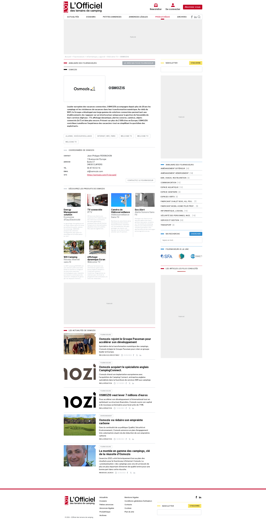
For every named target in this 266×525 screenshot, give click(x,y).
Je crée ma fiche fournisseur (139, 63)
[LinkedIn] (195, 17)
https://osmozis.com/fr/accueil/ (102, 175)
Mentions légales (132, 497)
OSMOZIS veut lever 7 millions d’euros (123, 395)
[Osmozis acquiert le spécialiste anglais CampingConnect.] (80, 372)
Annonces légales (138, 17)
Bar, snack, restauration (173, 178)
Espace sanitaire (169, 192)
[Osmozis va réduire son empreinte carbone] (80, 425)
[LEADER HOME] (181, 256)
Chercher (196, 234)
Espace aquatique (169, 187)
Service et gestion (170, 220)
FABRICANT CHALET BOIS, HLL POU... (177, 201)
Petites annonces (112, 17)
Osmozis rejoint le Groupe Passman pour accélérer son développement (125, 340)
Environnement (106, 416)
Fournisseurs (79, 57)
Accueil (68, 57)
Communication (168, 183)
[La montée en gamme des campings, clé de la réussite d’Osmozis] (80, 455)
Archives (181, 17)
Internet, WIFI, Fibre (106, 136)
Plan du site (129, 512)
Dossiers (90, 17)
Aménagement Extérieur (173, 168)
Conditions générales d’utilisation (138, 501)
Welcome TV (112, 57)
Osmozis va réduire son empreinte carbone (121, 421)
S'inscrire (196, 63)
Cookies (128, 508)
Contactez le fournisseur (140, 180)
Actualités (73, 17)
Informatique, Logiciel (96, 57)
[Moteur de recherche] (199, 17)
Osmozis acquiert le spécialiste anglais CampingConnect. (124, 368)
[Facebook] (191, 17)
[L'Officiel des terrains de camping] (84, 7)
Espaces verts (168, 197)
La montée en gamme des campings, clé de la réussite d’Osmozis (124, 452)
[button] (74, 215)
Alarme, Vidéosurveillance (79, 136)
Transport (166, 225)
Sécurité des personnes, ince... (176, 215)
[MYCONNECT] (196, 256)
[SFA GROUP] (166, 256)
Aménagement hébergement (175, 173)
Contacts (128, 505)
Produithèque (162, 17)
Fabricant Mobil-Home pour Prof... (178, 206)
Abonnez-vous (193, 7)
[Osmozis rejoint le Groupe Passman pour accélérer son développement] (80, 343)
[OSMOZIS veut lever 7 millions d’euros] (80, 400)
